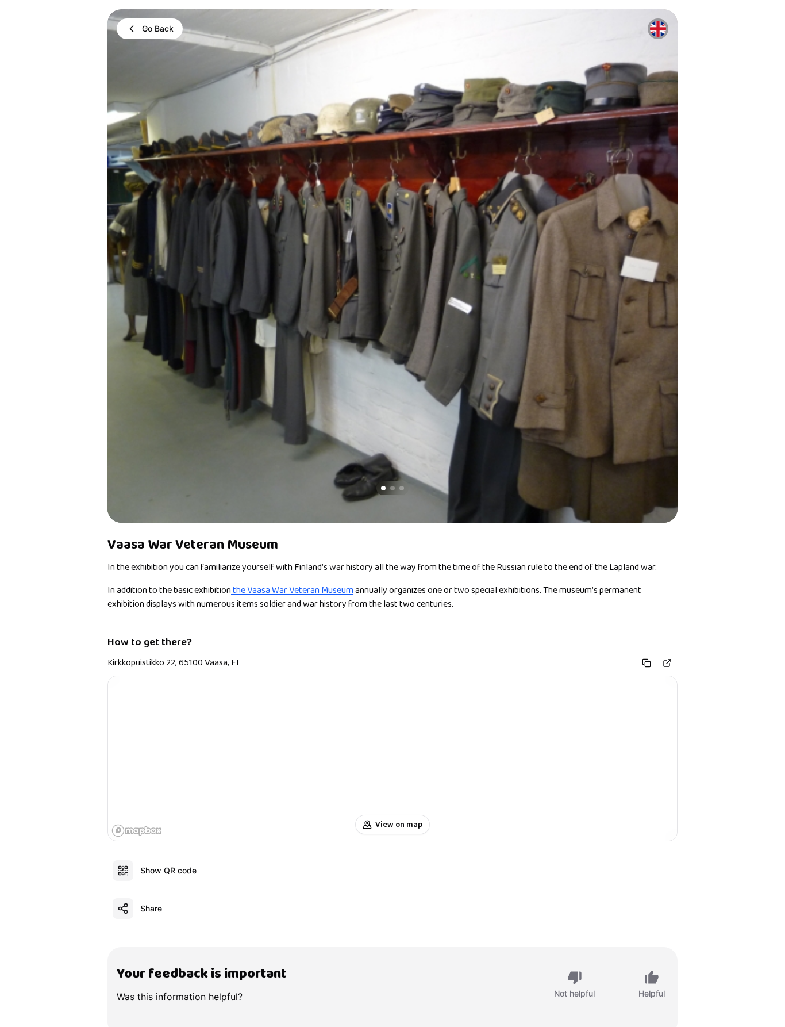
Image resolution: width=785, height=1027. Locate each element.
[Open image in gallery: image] (392, 266)
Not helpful (574, 993)
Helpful (651, 993)
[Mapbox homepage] (136, 830)
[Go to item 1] (383, 488)
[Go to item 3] (401, 488)
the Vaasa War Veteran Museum (292, 590)
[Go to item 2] (392, 488)
